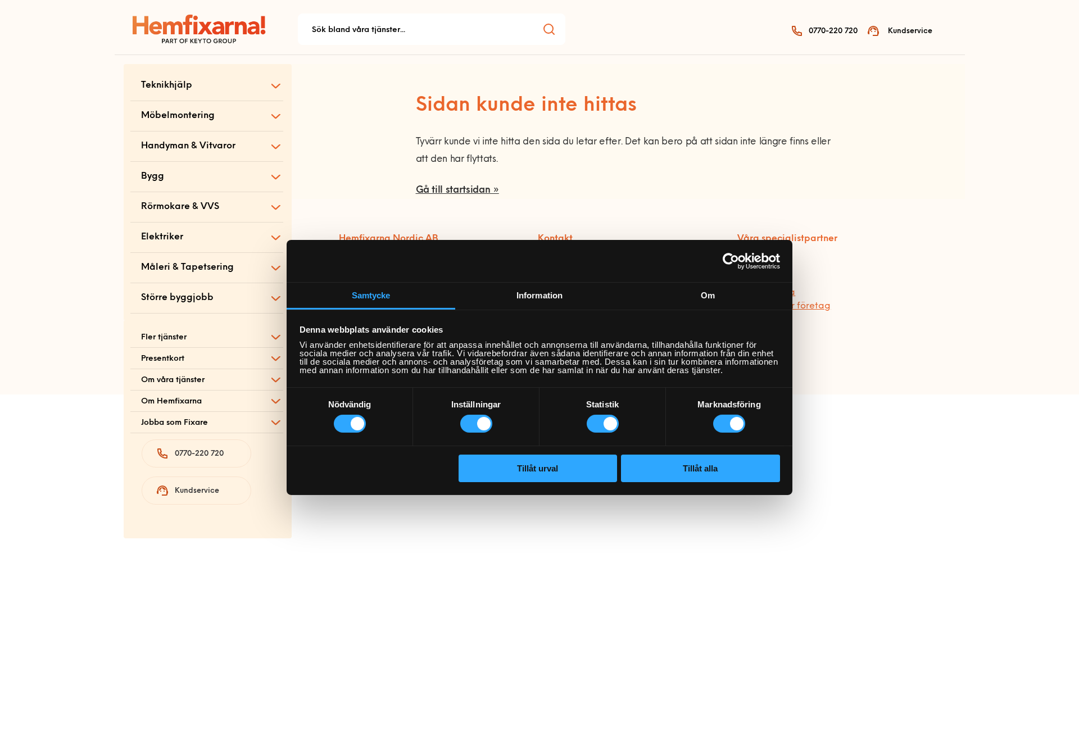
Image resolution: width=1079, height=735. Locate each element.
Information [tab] (539, 295)
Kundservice (910, 31)
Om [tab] (708, 295)
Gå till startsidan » (457, 190)
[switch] (476, 424)
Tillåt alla (700, 468)
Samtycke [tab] (371, 295)
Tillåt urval (537, 468)
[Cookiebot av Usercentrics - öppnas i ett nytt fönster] (731, 260)
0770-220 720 (833, 31)
